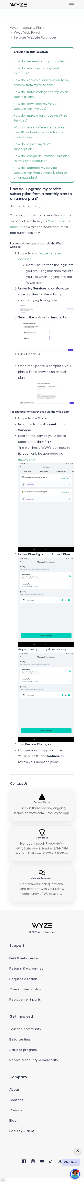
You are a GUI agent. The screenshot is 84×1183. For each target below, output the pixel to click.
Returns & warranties (26, 968)
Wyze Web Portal (27, 32)
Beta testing (19, 1039)
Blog (13, 1120)
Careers (15, 1110)
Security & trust (22, 1131)
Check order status (25, 989)
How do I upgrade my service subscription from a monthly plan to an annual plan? (40, 172)
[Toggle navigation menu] (71, 4)
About (14, 1089)
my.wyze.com (28, 459)
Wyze (14, 28)
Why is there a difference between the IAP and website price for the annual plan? (39, 132)
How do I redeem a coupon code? (39, 61)
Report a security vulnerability (33, 1060)
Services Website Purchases (35, 37)
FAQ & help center (24, 958)
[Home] (18, 4)
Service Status (42, 802)
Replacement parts (25, 999)
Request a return (23, 979)
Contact (16, 1100)
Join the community (25, 1029)
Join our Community (42, 878)
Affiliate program (23, 1050)
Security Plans (33, 28)
